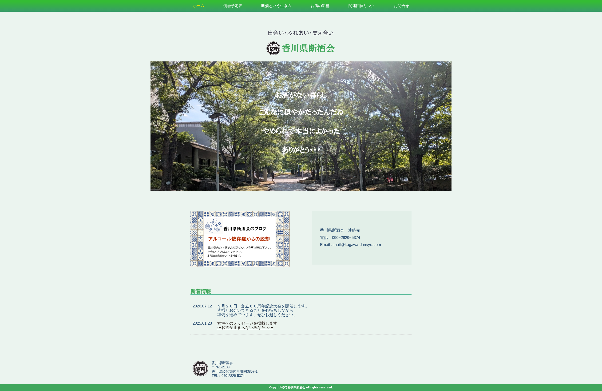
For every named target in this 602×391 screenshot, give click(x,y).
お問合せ (401, 6)
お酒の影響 (320, 6)
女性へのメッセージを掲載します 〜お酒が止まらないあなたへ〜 (247, 325)
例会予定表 (232, 6)
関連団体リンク (362, 6)
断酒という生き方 (276, 6)
